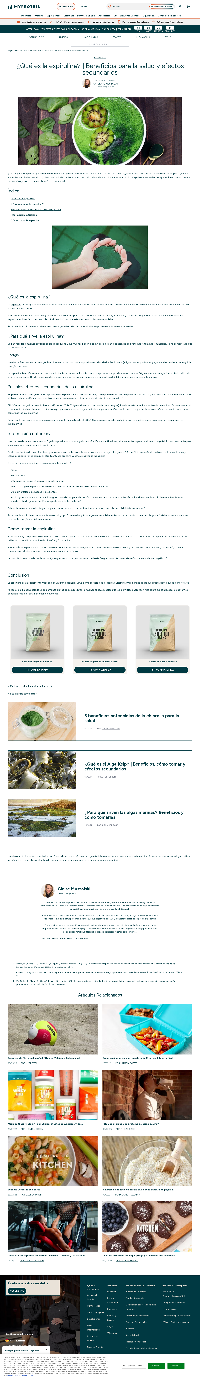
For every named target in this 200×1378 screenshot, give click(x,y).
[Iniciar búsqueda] (110, 6)
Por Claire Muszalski (105, 84)
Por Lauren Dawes (126, 1063)
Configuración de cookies (19, 1334)
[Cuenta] (180, 6)
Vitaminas (69, 16)
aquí (86, 938)
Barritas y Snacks (86, 16)
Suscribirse (17, 1291)
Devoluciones (93, 1319)
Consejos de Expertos (169, 16)
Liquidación (149, 16)
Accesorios (104, 16)
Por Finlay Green (126, 1129)
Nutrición (64, 37)
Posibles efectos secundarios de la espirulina (36, 209)
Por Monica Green (32, 1129)
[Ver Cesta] (188, 6)
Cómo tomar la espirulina (25, 220)
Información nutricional (24, 215)
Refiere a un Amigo (174, 1293)
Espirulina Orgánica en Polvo (37, 661)
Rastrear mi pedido (92, 1338)
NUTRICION (100, 57)
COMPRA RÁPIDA (39, 670)
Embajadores (143, 37)
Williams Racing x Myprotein (176, 1322)
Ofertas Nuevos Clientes (126, 16)
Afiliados (130, 1329)
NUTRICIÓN (66, 6)
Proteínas (112, 1309)
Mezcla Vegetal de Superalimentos (100, 661)
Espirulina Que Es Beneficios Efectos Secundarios (66, 50)
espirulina (16, 304)
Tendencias (25, 16)
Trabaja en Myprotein (136, 1342)
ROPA (84, 6)
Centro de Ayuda (95, 1312)
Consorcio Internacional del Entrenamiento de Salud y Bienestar (89, 906)
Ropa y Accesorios (112, 1300)
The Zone (28, 50)
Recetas (117, 37)
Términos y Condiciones (138, 1315)
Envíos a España (95, 1347)
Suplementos (53, 16)
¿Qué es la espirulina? (23, 198)
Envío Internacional (93, 1327)
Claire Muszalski (111, 728)
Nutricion (38, 50)
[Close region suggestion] (46, 1349)
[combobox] (140, 6)
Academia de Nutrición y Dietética (104, 902)
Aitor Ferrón (108, 777)
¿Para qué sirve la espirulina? (27, 204)
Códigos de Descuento (174, 1302)
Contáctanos (93, 1306)
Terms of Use (27, 1376)
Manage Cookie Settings (133, 1366)
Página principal (15, 50)
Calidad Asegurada (135, 1298)
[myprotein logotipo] (24, 6)
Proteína (38, 16)
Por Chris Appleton (32, 1260)
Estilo (168, 37)
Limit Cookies (156, 1366)
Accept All (176, 1366)
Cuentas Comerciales (136, 1322)
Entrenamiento (36, 37)
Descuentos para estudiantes (177, 1315)
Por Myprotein (30, 1063)
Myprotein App (170, 1309)
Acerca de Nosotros (136, 1291)
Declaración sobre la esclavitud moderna (141, 1307)
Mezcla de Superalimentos (163, 661)
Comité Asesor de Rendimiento (141, 1348)
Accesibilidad (132, 1335)
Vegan (110, 1326)
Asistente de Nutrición (163, 6)
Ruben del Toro (110, 825)
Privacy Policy (12, 1376)
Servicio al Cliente (92, 1297)
